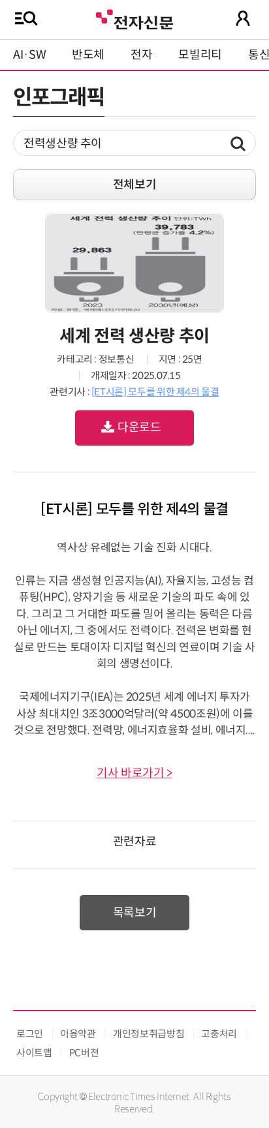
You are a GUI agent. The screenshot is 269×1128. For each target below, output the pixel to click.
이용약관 (78, 1034)
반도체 (88, 55)
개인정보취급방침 (148, 1034)
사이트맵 (34, 1052)
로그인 (29, 1034)
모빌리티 (200, 55)
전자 (141, 55)
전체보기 (135, 184)
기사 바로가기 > (134, 773)
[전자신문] (134, 18)
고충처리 (219, 1034)
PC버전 (84, 1052)
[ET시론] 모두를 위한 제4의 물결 (155, 392)
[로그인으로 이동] (243, 18)
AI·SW (29, 55)
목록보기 (135, 913)
